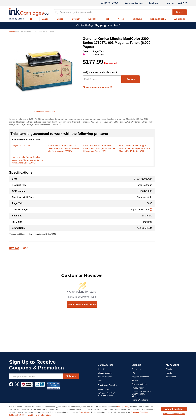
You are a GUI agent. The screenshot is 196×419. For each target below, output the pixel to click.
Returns (135, 380)
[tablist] (82, 249)
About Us (101, 369)
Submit (130, 79)
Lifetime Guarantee (105, 373)
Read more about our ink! (45, 112)
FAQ (133, 373)
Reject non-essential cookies (174, 414)
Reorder (169, 373)
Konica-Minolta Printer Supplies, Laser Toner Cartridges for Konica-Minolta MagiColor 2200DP (27, 160)
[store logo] (30, 12)
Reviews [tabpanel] (14, 248)
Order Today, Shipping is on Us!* (98, 25)
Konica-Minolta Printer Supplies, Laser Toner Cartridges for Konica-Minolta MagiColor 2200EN (63, 148)
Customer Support (133, 3)
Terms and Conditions (140, 412)
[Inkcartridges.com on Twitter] (17, 386)
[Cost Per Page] (151, 209)
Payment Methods (139, 384)
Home (11, 31)
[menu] (98, 19)
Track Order (154, 3)
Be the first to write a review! (82, 304)
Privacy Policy (138, 388)
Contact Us (136, 369)
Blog (99, 380)
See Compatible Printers (97, 87)
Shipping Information (140, 377)
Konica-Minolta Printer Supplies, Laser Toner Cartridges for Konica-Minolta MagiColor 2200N (99, 148)
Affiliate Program (105, 377)
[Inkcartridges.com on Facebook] (11, 386)
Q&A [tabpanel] (25, 248)
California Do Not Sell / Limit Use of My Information (141, 394)
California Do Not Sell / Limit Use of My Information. (30, 415)
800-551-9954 (111, 3)
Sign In (170, 3)
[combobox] (120, 12)
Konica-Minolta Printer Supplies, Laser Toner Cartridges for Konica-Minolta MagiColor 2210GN (135, 148)
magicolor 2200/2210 (21, 145)
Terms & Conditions (140, 400)
